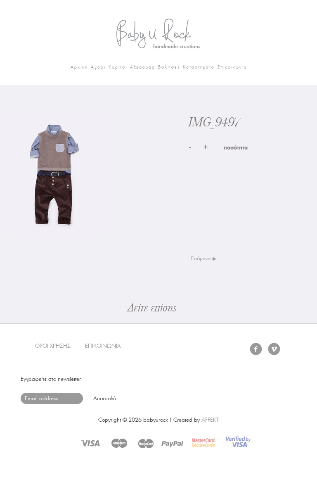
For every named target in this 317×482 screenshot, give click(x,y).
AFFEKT (210, 419)
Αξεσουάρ (142, 67)
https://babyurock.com (158, 31)
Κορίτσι (118, 67)
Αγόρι (98, 67)
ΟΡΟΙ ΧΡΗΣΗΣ (53, 345)
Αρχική (79, 67)
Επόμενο (201, 258)
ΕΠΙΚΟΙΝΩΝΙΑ (103, 345)
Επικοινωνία (232, 67)
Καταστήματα (199, 67)
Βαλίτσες (169, 67)
